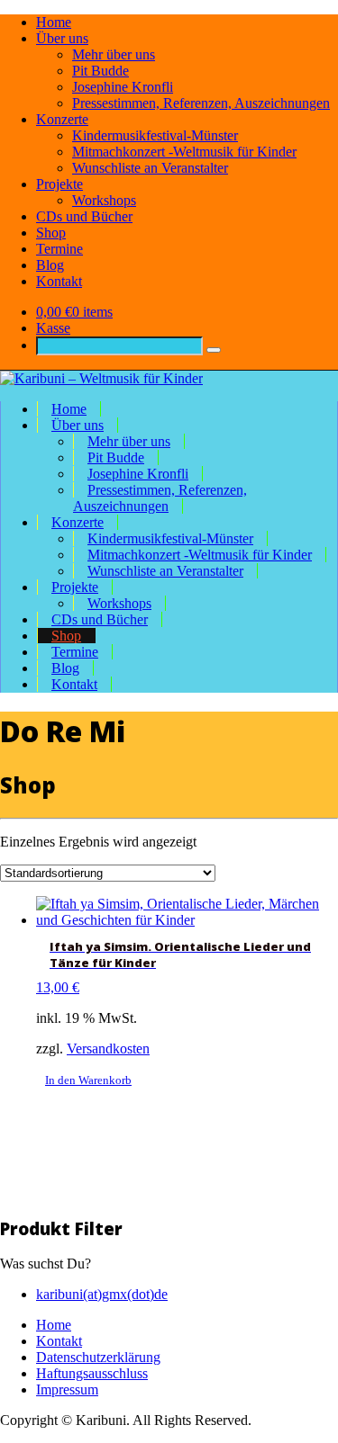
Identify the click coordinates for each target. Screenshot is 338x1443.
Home (53, 22)
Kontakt (59, 281)
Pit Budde (100, 70)
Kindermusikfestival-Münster (155, 135)
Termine (59, 248)
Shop (51, 232)
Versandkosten (108, 1048)
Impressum (67, 1389)
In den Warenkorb (88, 1080)
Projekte (59, 184)
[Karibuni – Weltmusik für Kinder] (101, 378)
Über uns (62, 38)
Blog (50, 265)
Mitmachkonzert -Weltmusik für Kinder (184, 151)
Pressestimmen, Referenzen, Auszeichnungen (201, 103)
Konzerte (62, 119)
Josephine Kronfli (122, 86)
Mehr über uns (113, 54)
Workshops (104, 200)
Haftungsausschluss (92, 1373)
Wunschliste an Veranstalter (150, 167)
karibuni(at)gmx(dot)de (102, 1294)
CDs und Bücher (84, 216)
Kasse (53, 328)
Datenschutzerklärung (98, 1357)
